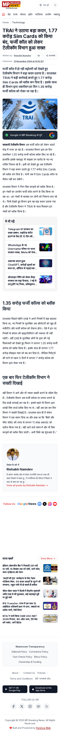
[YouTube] (38, 706)
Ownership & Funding (30, 662)
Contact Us (29, 673)
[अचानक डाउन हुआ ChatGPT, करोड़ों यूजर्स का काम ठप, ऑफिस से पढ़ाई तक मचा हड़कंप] (45, 263)
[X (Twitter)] (22, 706)
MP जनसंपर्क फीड (42, 678)
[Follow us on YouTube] (55, 504)
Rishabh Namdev (22, 55)
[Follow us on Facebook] (39, 504)
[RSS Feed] (47, 706)
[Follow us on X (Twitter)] (45, 504)
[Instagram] (30, 706)
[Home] (3, 14)
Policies (41, 673)
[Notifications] (55, 5)
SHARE (52, 55)
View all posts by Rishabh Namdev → (27, 485)
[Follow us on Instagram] (50, 504)
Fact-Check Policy (22, 656)
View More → (48, 558)
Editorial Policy (19, 651)
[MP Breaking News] (11, 5)
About (15, 673)
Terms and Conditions (21, 678)
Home (6, 22)
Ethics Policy (40, 656)
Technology (18, 22)
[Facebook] (13, 706)
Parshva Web (43, 727)
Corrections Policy (38, 651)
